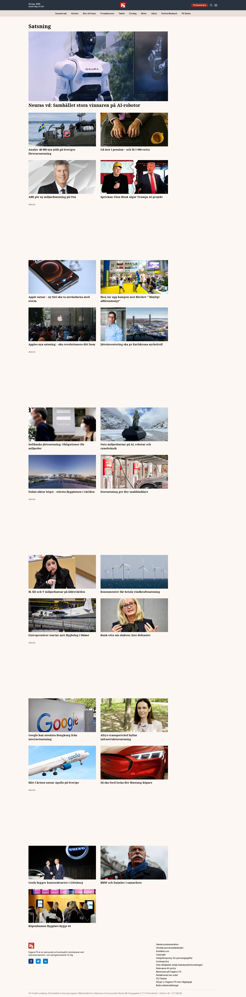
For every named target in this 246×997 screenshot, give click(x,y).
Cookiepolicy (162, 961)
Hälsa (154, 13)
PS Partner (161, 978)
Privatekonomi (107, 13)
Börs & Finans (89, 13)
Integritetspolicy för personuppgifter (174, 958)
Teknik (122, 13)
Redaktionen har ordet (167, 975)
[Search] (211, 5)
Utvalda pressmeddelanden (169, 947)
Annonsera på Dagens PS (168, 971)
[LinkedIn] (45, 961)
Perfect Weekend (169, 13)
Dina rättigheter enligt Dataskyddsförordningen (179, 965)
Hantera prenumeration (167, 944)
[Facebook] (30, 961)
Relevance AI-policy (166, 968)
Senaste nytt (60, 13)
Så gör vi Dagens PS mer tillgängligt (174, 982)
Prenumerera (199, 5)
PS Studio (186, 13)
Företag (133, 13)
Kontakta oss (162, 951)
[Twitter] (38, 961)
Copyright (161, 954)
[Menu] (216, 5)
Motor (144, 13)
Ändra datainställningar (167, 985)
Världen (74, 13)
